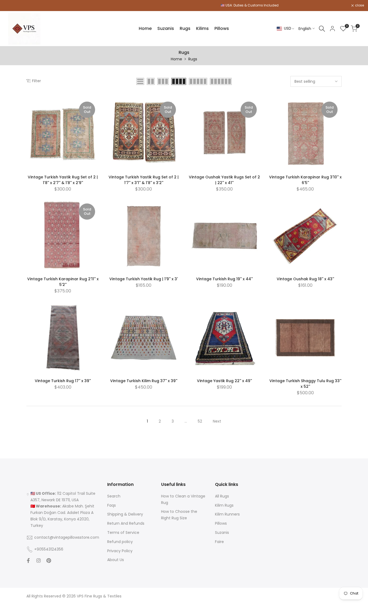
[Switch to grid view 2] (151, 81)
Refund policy (120, 541)
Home (176, 59)
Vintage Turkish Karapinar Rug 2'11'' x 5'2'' (63, 281)
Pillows (221, 523)
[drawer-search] (322, 29)
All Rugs (222, 496)
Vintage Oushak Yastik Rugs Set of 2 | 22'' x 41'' (224, 179)
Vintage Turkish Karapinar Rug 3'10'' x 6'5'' (305, 179)
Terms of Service (123, 532)
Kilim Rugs (224, 505)
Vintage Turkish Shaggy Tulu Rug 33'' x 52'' (305, 383)
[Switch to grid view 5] (198, 81)
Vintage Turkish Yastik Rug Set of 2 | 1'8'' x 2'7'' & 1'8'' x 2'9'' (63, 179)
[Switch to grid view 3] (163, 81)
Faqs (111, 505)
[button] (29, 103)
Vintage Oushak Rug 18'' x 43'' (305, 279)
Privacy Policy (120, 551)
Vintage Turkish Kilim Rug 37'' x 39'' (143, 380)
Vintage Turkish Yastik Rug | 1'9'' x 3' (143, 279)
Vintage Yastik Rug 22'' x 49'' (224, 380)
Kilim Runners (227, 514)
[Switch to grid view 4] (178, 81)
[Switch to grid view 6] (221, 81)
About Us (115, 559)
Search (113, 496)
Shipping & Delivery (125, 514)
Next (217, 421)
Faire (219, 541)
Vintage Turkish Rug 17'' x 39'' (63, 380)
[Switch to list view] (140, 81)
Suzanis (222, 532)
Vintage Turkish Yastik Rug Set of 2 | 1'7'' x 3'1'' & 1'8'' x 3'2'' (144, 179)
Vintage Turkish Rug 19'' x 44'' (224, 279)
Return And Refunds (125, 523)
